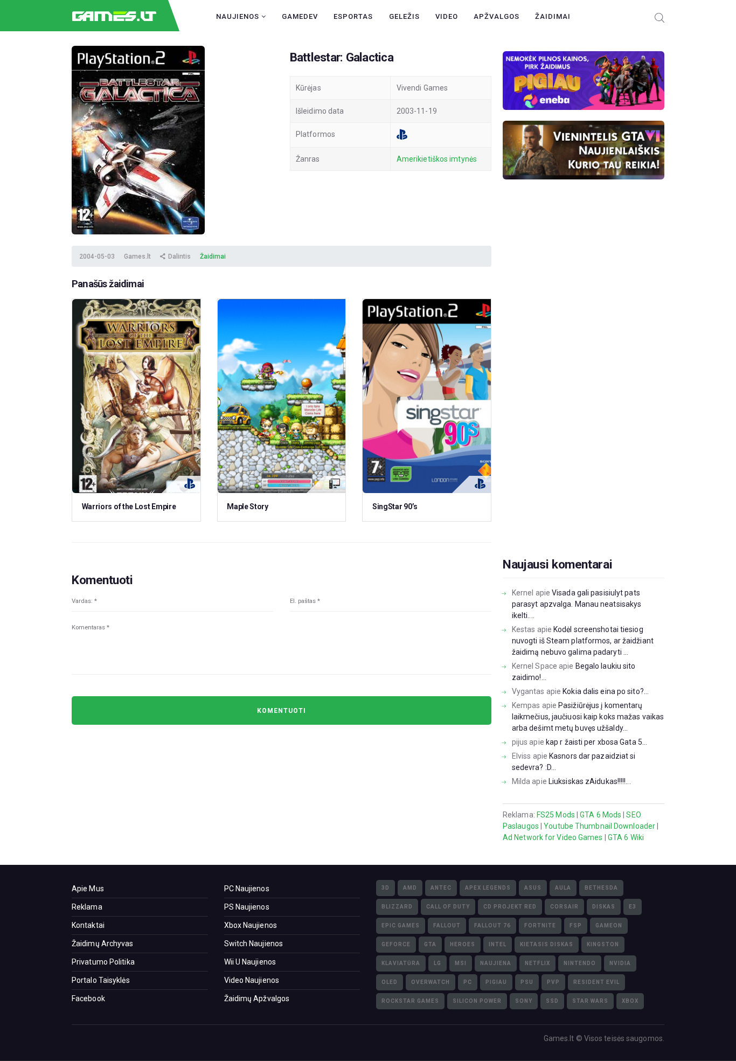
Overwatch (430, 982)
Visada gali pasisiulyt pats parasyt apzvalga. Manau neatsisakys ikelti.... (577, 604)
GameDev (300, 16)
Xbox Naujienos (250, 925)
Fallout (447, 925)
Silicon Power (477, 1001)
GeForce (396, 944)
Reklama (87, 907)
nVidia (620, 963)
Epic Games (400, 925)
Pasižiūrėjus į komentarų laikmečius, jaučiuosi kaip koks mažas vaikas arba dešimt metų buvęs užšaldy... (588, 716)
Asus (532, 888)
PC (467, 982)
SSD (552, 1001)
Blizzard (397, 907)
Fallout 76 (492, 925)
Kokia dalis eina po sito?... (606, 691)
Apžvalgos (496, 16)
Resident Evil (596, 982)
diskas (603, 907)
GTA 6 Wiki (626, 837)
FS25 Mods (556, 814)
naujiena (495, 963)
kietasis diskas (546, 944)
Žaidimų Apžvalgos (257, 998)
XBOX (630, 1001)
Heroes (462, 944)
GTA (430, 944)
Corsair (564, 907)
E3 (632, 907)
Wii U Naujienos (250, 962)
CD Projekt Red (510, 907)
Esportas (353, 16)
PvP (553, 982)
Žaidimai (553, 16)
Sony (523, 1001)
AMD (410, 888)
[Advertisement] (583, 385)
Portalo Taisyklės (101, 980)
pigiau (496, 982)
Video (446, 16)
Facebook (88, 998)
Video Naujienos (252, 980)
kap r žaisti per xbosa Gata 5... (596, 742)
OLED (389, 982)
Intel (497, 944)
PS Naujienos (246, 907)
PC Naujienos (246, 888)
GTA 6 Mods (600, 814)
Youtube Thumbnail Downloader (599, 826)
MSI (461, 963)
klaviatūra (400, 963)
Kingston (603, 944)
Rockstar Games (410, 1001)
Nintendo (580, 963)
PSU (526, 982)
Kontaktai (88, 925)
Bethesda (601, 888)
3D (385, 888)
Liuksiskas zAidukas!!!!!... (589, 781)
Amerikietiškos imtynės (437, 159)
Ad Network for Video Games (553, 837)
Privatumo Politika (103, 962)
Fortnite (540, 925)
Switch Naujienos (253, 943)
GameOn (608, 925)
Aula (563, 888)
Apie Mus (88, 888)
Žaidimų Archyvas (103, 943)
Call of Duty (448, 907)
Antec (441, 888)
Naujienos (238, 16)
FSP (576, 925)
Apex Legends (488, 888)
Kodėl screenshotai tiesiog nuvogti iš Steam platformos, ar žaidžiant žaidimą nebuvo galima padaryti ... (583, 640)
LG (437, 963)
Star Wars (590, 1001)
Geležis (404, 16)
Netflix (537, 963)
